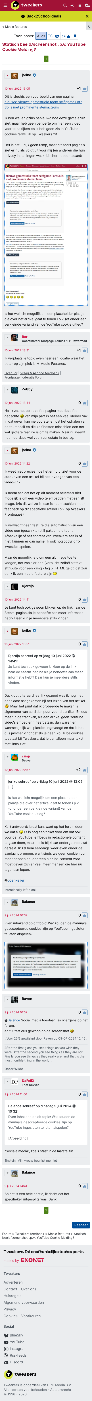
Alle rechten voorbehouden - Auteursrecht (37, 1390)
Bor (24, 337)
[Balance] (14, 902)
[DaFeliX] (14, 1081)
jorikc (26, 75)
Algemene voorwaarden (24, 1302)
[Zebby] (14, 390)
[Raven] (14, 999)
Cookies (10, 1316)
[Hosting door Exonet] (24, 1261)
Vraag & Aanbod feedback (39, 373)
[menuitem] (65, 5)
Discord (16, 1362)
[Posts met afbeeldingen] (57, 35)
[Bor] (14, 337)
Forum (6, 1234)
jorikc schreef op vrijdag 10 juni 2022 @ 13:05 (45, 781)
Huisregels (12, 1295)
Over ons (28, 1289)
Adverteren (13, 1282)
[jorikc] (14, 76)
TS (50, 36)
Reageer (81, 1225)
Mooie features (16, 26)
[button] (5, 5)
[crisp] (14, 757)
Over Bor (10, 373)
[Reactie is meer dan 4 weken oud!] (17, 88)
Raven (27, 999)
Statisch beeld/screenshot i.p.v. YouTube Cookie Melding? (44, 1235)
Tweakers (11, 1385)
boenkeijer (16, 880)
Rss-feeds (18, 1355)
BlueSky (16, 1335)
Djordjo (28, 586)
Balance (28, 901)
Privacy (10, 1309)
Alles (41, 36)
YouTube (17, 1342)
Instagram (18, 1348)
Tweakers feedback (29, 1234)
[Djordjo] (14, 587)
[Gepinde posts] (75, 35)
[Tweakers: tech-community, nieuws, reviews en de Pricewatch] (26, 5)
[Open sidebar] (89, 26)
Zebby (27, 389)
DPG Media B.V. (59, 1385)
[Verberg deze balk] (87, 16)
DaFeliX (28, 1081)
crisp (26, 756)
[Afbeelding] (18, 1138)
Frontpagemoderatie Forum (24, 377)
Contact (10, 1289)
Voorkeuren (31, 1316)
